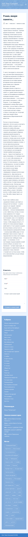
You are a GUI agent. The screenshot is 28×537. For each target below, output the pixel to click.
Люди (6, 332)
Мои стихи (7, 337)
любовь (14, 495)
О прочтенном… (8, 358)
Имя (5, 278)
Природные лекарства (10, 377)
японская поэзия (9, 525)
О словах (6, 361)
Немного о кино (8, 347)
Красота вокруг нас (10, 325)
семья (6, 515)
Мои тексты (7, 339)
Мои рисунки (8, 335)
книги (19, 492)
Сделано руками (9, 389)
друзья (19, 488)
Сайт (5, 288)
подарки (7, 512)
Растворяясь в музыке (10, 384)
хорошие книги (19, 518)
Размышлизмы (8, 382)
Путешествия (8, 380)
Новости (6, 354)
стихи (12, 515)
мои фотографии (18, 502)
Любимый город (9, 330)
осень (16, 508)
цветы (7, 522)
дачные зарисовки (10, 488)
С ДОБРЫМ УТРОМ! (17, 427)
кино (14, 492)
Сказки (6, 391)
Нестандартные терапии (11, 351)
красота (7, 495)
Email (6, 283)
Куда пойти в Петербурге (11, 328)
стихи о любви (9, 518)
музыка (15, 505)
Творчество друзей (10, 394)
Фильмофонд (8, 478)
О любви (6, 356)
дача (17, 485)
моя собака (8, 505)
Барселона (8, 448)
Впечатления (16, 448)
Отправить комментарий (12, 307)
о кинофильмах (9, 508)
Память (6, 370)
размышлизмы (15, 512)
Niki (5, 419)
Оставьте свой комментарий (12, 294)
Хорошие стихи (8, 399)
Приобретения (8, 375)
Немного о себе (21, 23)
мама (19, 495)
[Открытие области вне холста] (25, 4)
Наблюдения (8, 344)
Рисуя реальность (9, 387)
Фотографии (8, 396)
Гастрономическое (10, 452)
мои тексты (8, 502)
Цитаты (6, 401)
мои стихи (15, 498)
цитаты (13, 522)
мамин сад (8, 498)
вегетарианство (9, 485)
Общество (7, 368)
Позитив (6, 373)
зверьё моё (8, 492)
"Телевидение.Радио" (10, 445)
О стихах (7, 363)
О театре (7, 365)
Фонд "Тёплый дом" (10, 410)
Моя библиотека (9, 342)
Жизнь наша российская (11, 323)
